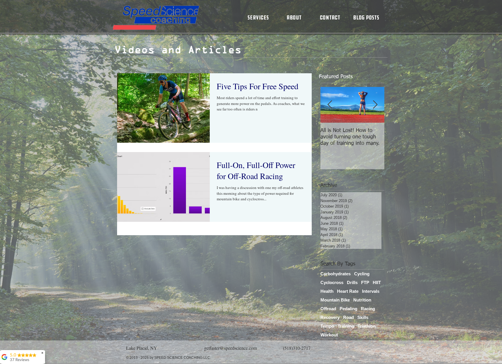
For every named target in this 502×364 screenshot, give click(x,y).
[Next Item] (375, 105)
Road (348, 317)
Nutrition (362, 299)
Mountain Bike (335, 299)
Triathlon (367, 326)
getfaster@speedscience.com (230, 348)
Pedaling (348, 308)
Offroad (328, 308)
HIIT (377, 282)
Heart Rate (347, 291)
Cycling (362, 273)
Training (346, 326)
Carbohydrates (335, 273)
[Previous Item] (329, 105)
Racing (368, 308)
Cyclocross (331, 282)
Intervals (370, 291)
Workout (329, 334)
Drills (352, 282)
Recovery (330, 317)
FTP (365, 282)
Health (327, 291)
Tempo (327, 326)
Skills (362, 317)
